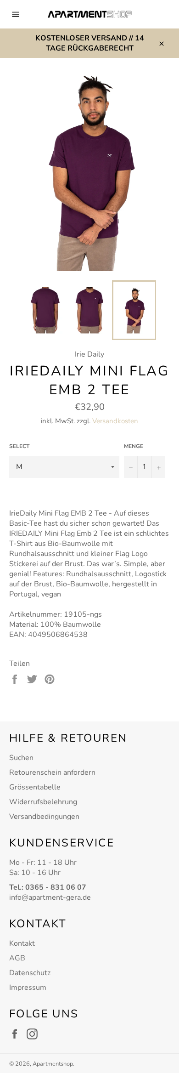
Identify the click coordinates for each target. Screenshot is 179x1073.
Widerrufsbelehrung (43, 802)
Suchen (21, 758)
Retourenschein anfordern (52, 772)
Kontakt (22, 943)
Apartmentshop (53, 1064)
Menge (133, 446)
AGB (17, 958)
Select (19, 446)
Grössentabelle (35, 787)
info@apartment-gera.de (50, 897)
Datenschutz (29, 973)
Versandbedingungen (44, 817)
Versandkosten (115, 421)
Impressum (27, 987)
